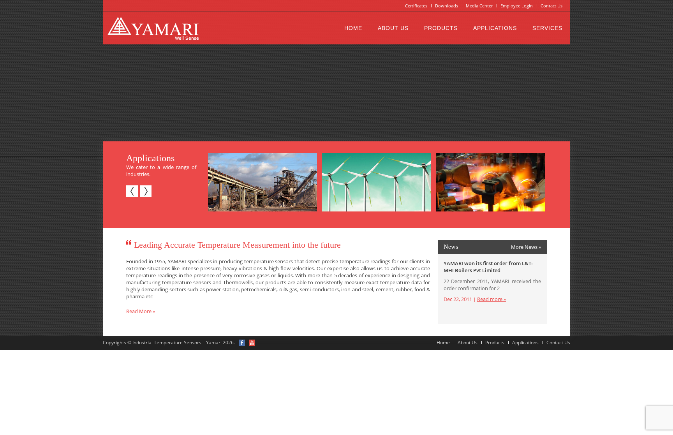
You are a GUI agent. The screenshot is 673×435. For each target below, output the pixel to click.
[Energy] (375, 182)
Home (353, 28)
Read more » (491, 299)
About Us (393, 28)
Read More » (140, 311)
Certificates (416, 6)
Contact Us (551, 6)
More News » (526, 247)
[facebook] (242, 343)
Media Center (479, 6)
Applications (495, 28)
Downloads (446, 6)
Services (547, 28)
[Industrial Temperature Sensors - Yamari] (153, 28)
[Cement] (261, 182)
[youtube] (252, 343)
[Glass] (489, 182)
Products (441, 28)
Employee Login (516, 6)
